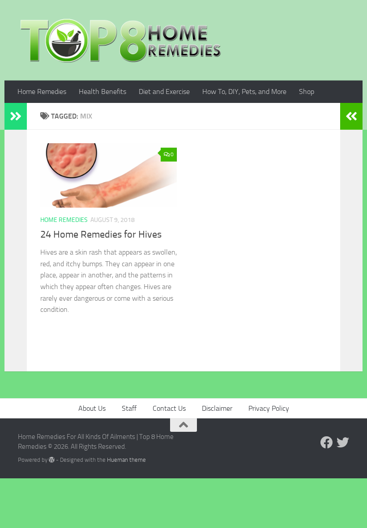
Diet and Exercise (164, 91)
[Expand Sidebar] (15, 116)
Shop (306, 91)
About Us (92, 408)
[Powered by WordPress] (52, 460)
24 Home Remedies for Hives (101, 234)
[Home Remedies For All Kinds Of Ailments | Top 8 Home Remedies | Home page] (121, 40)
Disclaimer (217, 408)
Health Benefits (102, 91)
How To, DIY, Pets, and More (244, 91)
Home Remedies (41, 91)
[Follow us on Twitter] (343, 442)
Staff (129, 408)
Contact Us (169, 408)
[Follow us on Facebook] (326, 442)
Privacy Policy (268, 408)
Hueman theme (126, 459)
